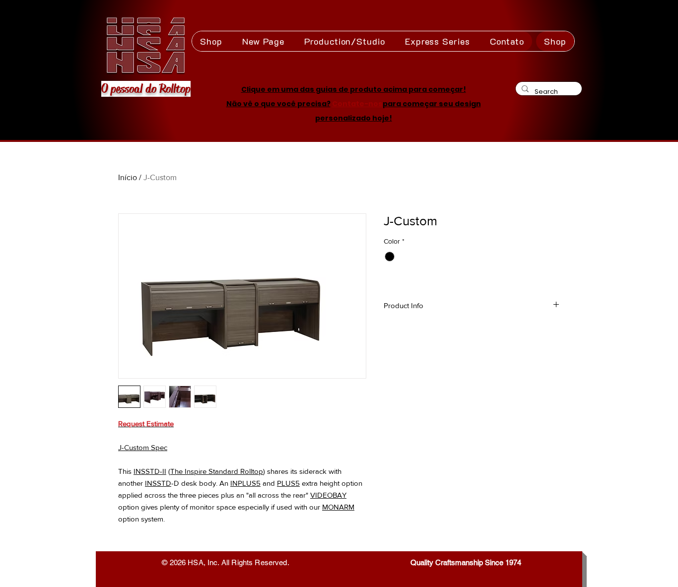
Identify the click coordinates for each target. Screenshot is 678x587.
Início (127, 177)
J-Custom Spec (142, 447)
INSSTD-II (150, 471)
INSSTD (158, 483)
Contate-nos (357, 104)
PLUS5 (288, 483)
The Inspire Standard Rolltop (216, 471)
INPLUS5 (245, 483)
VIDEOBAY (328, 495)
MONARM (338, 507)
